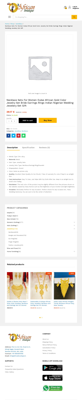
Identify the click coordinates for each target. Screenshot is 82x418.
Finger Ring (12, 242)
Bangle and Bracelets (15, 235)
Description (12, 147)
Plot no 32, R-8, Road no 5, (21, 347)
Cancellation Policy (48, 347)
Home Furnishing (12, 251)
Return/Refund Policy (49, 345)
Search (74, 17)
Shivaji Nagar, (9, 349)
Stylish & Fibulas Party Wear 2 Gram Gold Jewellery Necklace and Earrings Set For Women (17, 303)
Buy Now (48, 120)
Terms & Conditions (49, 353)
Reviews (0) (44, 147)
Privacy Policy (47, 350)
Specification (28, 147)
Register (76, 8)
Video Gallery (9, 372)
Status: (8, 115)
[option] (17, 292)
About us (45, 339)
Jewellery (17, 131)
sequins (9, 212)
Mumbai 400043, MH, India (14, 351)
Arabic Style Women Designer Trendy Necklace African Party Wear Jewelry (64, 303)
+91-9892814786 (17, 353)
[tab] (13, 148)
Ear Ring (11, 238)
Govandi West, (19, 349)
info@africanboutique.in (18, 356)
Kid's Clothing (11, 225)
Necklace (25, 131)
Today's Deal (11, 216)
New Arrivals (11, 219)
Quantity (8, 118)
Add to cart (28, 120)
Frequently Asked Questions (14, 369)
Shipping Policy (47, 342)
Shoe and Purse (12, 248)
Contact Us (8, 366)
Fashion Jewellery (14, 245)
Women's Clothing (13, 222)
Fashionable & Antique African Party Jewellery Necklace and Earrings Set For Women (40, 303)
